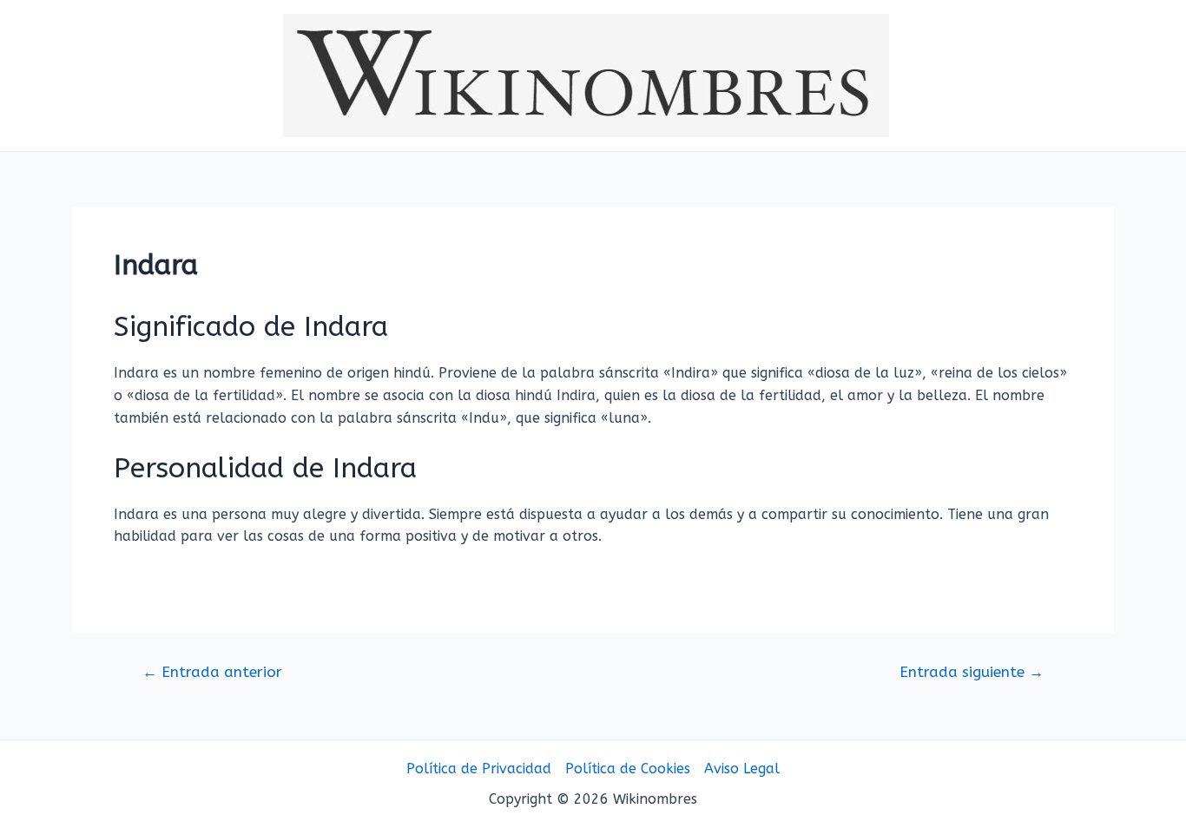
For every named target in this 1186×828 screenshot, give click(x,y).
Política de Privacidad (478, 768)
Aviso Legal (742, 768)
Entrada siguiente (971, 672)
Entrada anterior (212, 672)
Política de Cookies (627, 768)
